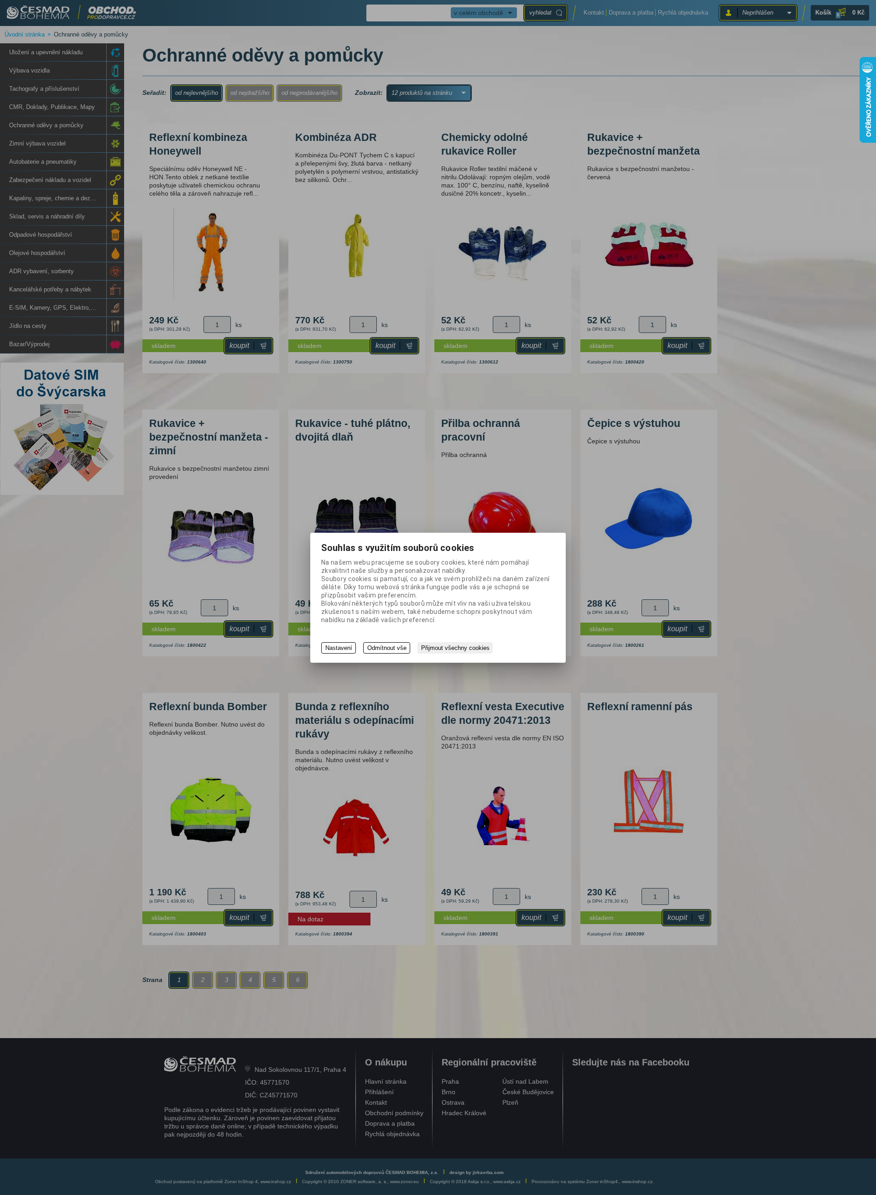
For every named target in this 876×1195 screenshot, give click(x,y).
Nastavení (338, 647)
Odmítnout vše (387, 647)
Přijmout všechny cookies (455, 647)
